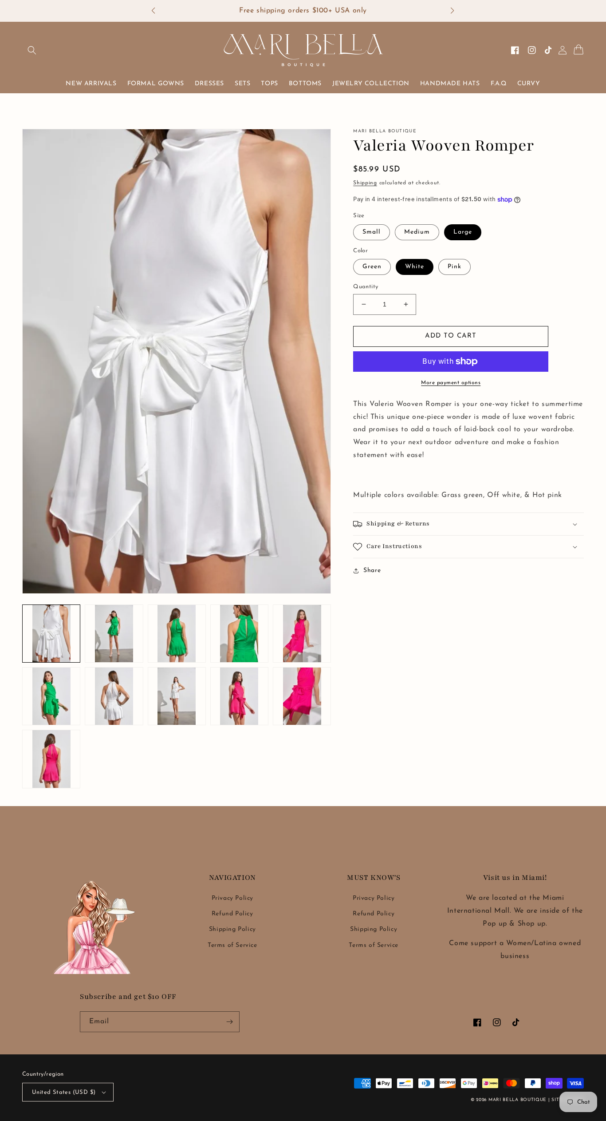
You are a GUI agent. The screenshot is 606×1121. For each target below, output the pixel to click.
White (414, 266)
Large (462, 232)
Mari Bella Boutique (517, 1099)
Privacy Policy (232, 898)
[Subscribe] (229, 1021)
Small (371, 232)
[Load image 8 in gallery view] (302, 633)
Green (372, 266)
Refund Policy (232, 913)
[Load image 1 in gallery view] (51, 633)
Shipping (365, 183)
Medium (417, 232)
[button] (158, 11)
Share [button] (372, 570)
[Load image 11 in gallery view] (114, 696)
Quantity (365, 287)
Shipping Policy (232, 929)
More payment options (450, 383)
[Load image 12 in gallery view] (177, 696)
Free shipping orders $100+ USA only (303, 10)
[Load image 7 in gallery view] (239, 633)
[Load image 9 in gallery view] (51, 696)
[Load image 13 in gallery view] (239, 696)
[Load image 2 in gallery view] (114, 633)
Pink (454, 266)
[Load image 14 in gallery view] (302, 696)
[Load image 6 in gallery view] (177, 633)
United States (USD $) (63, 1092)
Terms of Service (232, 945)
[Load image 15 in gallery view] (51, 759)
